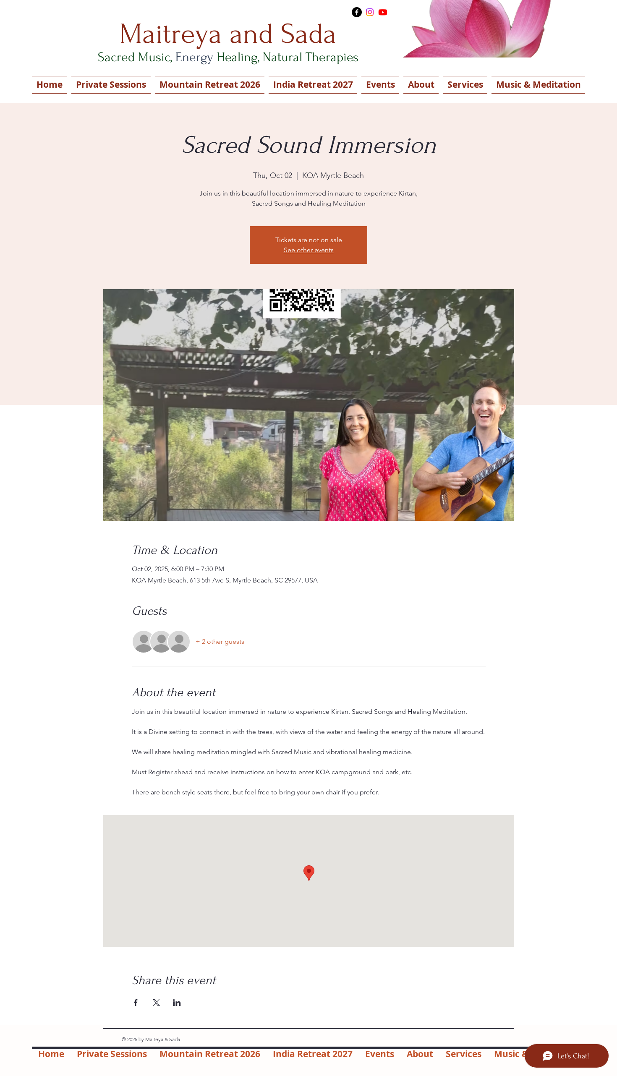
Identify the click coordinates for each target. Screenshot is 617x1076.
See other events (309, 250)
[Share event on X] (156, 1002)
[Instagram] (370, 12)
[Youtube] (383, 12)
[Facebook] (357, 12)
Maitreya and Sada (228, 34)
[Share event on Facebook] (136, 1002)
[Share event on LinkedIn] (177, 1002)
